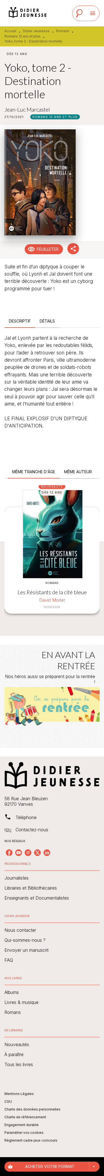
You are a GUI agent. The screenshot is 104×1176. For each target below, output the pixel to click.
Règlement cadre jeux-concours (30, 1140)
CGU (8, 1101)
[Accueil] (27, 13)
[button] (55, 116)
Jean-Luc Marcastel (27, 109)
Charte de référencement (25, 1117)
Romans (62, 31)
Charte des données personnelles (32, 1109)
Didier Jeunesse (36, 31)
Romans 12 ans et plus (22, 36)
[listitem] (9, 852)
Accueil (10, 31)
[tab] (19, 321)
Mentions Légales (19, 1094)
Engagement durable (21, 1125)
